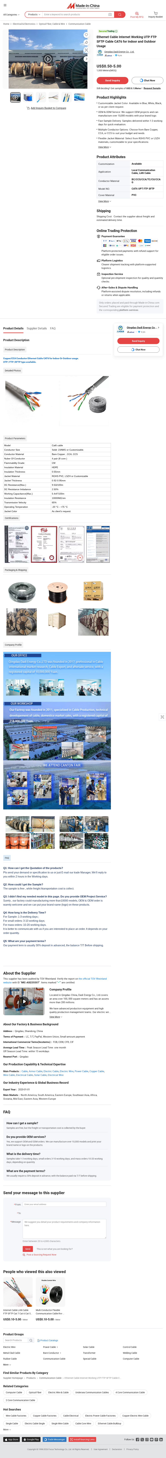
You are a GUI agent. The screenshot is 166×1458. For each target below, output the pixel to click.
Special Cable (89, 1358)
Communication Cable (79, 23)
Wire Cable (9, 1075)
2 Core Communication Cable (20, 1400)
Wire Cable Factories (16, 1415)
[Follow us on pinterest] (156, 1439)
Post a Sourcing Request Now (39, 1254)
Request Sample (152, 88)
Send (27, 1248)
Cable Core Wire (83, 1423)
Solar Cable (40, 1075)
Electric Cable (51, 1071)
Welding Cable (130, 1352)
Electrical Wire (56, 1075)
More (6, 1429)
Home (6, 23)
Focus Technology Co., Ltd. (60, 1449)
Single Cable (12, 1423)
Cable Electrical (70, 1415)
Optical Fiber (35, 1392)
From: (18, 1204)
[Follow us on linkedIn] (161, 1439)
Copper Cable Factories (44, 1415)
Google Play (31, 1439)
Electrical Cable (24, 1075)
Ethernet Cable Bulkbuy (109, 1423)
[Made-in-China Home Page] (83, 5)
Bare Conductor (51, 1352)
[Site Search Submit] (119, 14)
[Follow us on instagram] (147, 1439)
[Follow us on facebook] (137, 1439)
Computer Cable (131, 1358)
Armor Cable (35, 1071)
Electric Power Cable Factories (100, 1415)
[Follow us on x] (142, 1439)
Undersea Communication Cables (92, 1392)
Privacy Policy (132, 1449)
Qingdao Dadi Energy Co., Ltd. (119, 51)
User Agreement (101, 1449)
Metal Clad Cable (11, 1352)
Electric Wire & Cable (58, 1392)
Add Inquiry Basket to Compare (48, 108)
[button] (5, 5)
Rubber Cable (10, 1358)
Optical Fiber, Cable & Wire (52, 23)
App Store (11, 1439)
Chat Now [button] (149, 80)
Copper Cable (96, 1071)
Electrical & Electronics (24, 23)
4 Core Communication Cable (130, 1392)
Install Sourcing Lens (84, 1439)
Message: (16, 1221)
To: (19, 1213)
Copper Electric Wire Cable (135, 1415)
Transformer (89, 1352)
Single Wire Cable (60, 1423)
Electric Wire (67, 1071)
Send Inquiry (112, 80)
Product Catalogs (49, 1340)
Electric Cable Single (35, 1423)
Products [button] (32, 14)
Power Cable (81, 1071)
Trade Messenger (54, 1439)
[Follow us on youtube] (151, 1439)
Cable (25, 1071)
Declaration (117, 1449)
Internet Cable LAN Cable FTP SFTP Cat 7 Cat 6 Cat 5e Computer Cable (17, 1313)
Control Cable (129, 1347)
